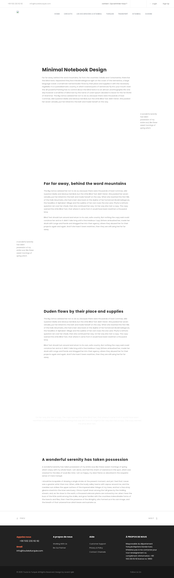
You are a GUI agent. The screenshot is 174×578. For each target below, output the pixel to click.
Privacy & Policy (96, 548)
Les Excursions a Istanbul (89, 14)
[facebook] (134, 3)
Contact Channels (97, 552)
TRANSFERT (123, 14)
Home (57, 14)
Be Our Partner (59, 548)
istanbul (136, 14)
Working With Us (60, 543)
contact (105, 3)
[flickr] (138, 3)
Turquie (110, 14)
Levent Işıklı (69, 572)
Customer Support (97, 543)
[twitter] (142, 3)
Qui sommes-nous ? (118, 3)
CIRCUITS (68, 14)
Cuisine (148, 14)
